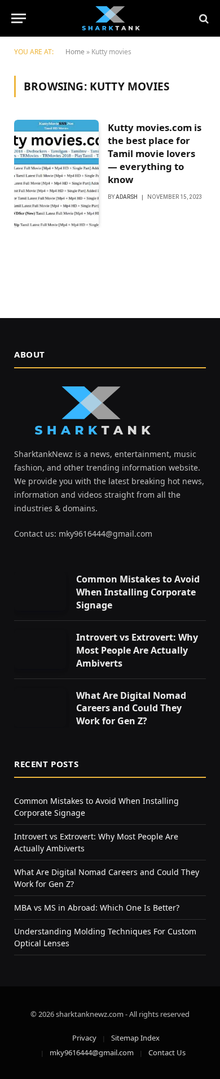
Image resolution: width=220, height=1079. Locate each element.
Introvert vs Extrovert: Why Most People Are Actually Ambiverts (137, 650)
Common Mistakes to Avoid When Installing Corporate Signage (138, 592)
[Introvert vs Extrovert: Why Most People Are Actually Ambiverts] (40, 649)
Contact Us (167, 1052)
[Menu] (18, 18)
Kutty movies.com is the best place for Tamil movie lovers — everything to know (154, 153)
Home (75, 51)
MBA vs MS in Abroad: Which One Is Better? (96, 907)
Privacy (84, 1038)
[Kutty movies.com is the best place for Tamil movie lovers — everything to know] (56, 174)
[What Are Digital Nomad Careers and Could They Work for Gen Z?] (40, 707)
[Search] (203, 18)
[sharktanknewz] (110, 18)
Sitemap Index (135, 1038)
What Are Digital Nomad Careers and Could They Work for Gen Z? (131, 708)
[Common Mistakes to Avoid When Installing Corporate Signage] (40, 591)
